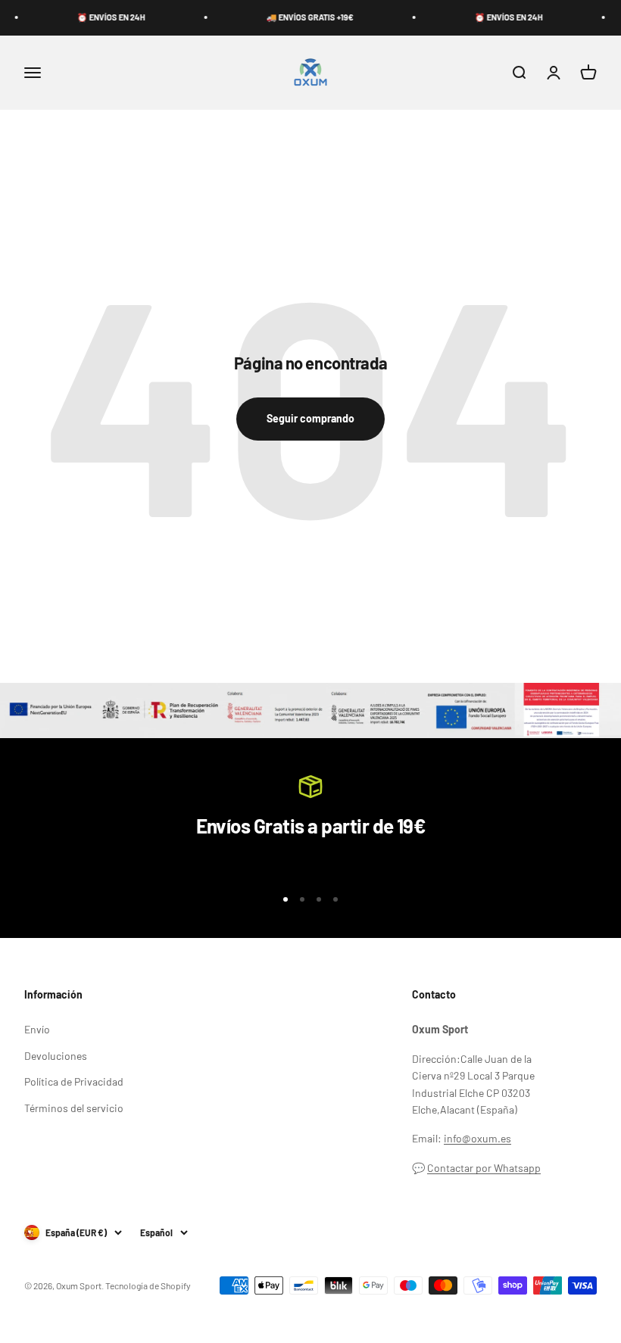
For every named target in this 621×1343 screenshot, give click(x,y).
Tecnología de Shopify (148, 1285)
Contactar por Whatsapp (484, 1167)
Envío (37, 1029)
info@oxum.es (477, 1138)
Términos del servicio (73, 1108)
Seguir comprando (310, 418)
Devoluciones (55, 1055)
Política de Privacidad (73, 1081)
